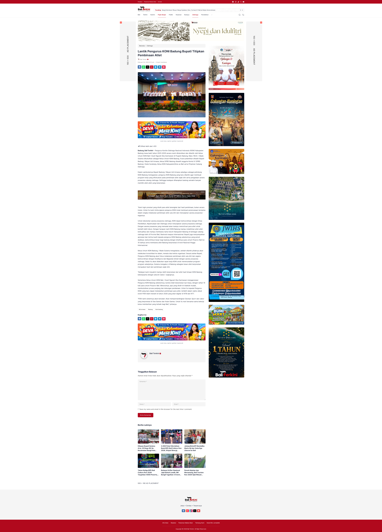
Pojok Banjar (162, 15)
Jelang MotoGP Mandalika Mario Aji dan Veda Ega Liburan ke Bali (194, 448)
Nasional (178, 15)
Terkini (145, 15)
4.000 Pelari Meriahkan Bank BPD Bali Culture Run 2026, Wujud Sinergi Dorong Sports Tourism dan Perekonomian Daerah (171, 448)
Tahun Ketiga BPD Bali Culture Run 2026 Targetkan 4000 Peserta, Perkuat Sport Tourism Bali (148, 472)
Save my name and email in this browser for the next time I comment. (166, 409)
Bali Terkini (154, 353)
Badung (150, 309)
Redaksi (140, 1)
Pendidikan (205, 15)
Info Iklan (165, 523)
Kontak (160, 1)
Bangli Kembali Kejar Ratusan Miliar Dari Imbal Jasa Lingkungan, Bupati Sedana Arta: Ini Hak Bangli (192, 10)
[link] (233, 2)
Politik (171, 15)
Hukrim (152, 15)
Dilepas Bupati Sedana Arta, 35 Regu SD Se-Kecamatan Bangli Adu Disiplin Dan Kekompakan (147, 448)
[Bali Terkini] (145, 358)
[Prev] (240, 10)
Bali (139, 15)
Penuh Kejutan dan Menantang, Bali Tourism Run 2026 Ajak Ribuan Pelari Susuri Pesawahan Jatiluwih (194, 472)
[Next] (242, 10)
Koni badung (159, 309)
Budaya (186, 15)
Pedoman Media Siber (150, 1)
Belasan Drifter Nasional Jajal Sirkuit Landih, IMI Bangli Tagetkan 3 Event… (171, 472)
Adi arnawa (142, 309)
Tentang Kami (199, 523)
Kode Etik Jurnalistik (213, 523)
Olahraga (195, 15)
